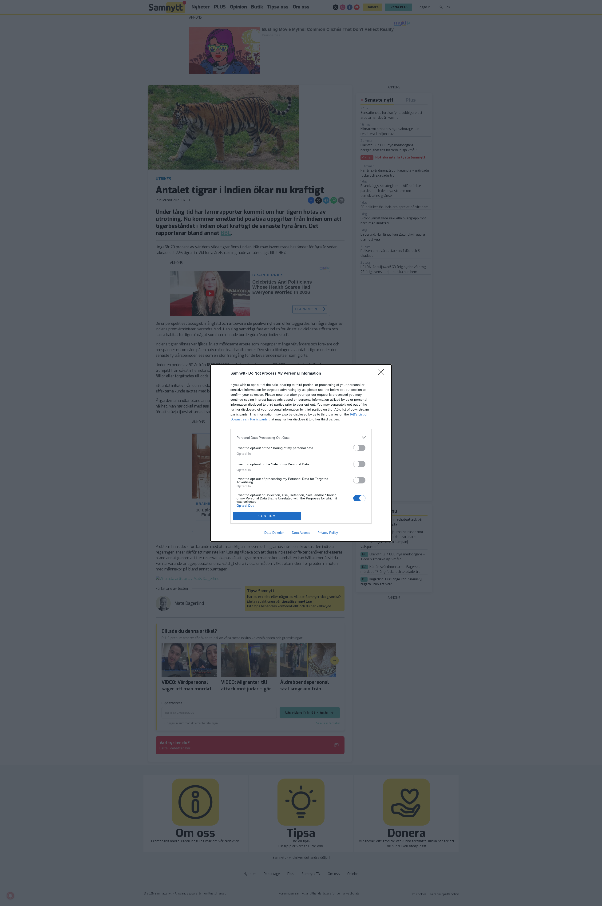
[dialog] (301, 453)
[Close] (382, 373)
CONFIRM (267, 516)
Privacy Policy (327, 532)
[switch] (359, 448)
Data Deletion (274, 532)
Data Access (301, 532)
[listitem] (301, 437)
